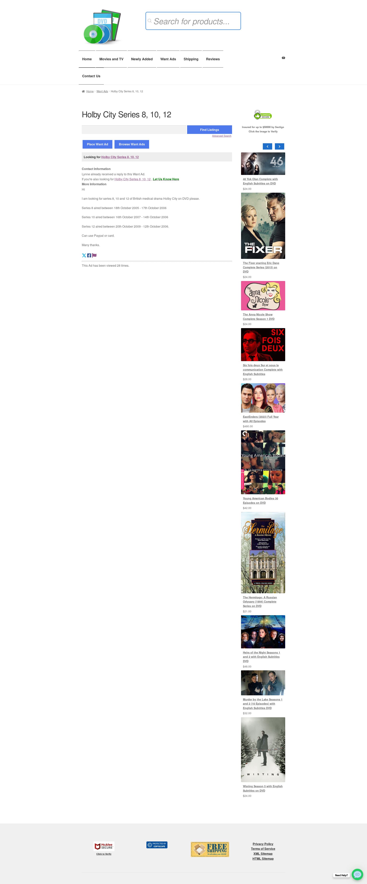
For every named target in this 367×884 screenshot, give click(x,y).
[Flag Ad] (94, 255)
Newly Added (142, 58)
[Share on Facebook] (89, 255)
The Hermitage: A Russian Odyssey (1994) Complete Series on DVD (260, 601)
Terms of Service (263, 848)
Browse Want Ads (132, 144)
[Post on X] (84, 255)
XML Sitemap (263, 853)
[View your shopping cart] (263, 55)
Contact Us (91, 75)
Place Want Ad (97, 144)
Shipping (191, 58)
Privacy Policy (263, 844)
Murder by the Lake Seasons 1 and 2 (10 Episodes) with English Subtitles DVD (263, 703)
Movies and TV (111, 58)
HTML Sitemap (263, 858)
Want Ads (168, 58)
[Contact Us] (357, 874)
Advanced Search (221, 136)
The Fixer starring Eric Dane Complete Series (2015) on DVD (261, 267)
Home (87, 58)
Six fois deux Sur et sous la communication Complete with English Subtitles (263, 369)
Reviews (213, 58)
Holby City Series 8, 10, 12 (120, 157)
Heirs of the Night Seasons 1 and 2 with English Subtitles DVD (261, 657)
